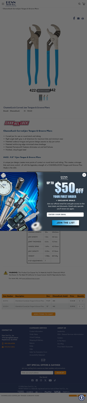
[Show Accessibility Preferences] (82, 397)
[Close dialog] (84, 175)
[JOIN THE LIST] (65, 224)
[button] (65, 224)
